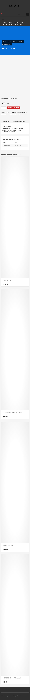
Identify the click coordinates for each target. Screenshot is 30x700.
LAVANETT (9, 112)
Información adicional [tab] (19, 121)
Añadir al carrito (13, 107)
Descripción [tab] (6, 121)
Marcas (14, 112)
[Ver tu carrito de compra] (2, 14)
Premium (18, 112)
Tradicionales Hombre (6, 114)
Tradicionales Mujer (16, 114)
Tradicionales (24, 112)
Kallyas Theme (19, 696)
